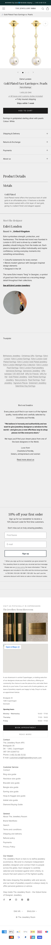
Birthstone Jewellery (11, 356)
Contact (6, 770)
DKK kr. (17, 911)
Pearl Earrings (34, 380)
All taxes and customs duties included (25, 96)
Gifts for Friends (32, 374)
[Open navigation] (3, 9)
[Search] (43, 8)
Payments (7, 150)
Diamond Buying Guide (13, 804)
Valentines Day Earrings (25, 386)
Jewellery (10, 380)
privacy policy (20, 567)
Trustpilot (7, 338)
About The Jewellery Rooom (15, 816)
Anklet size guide (10, 800)
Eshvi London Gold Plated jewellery (32, 362)
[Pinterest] (22, 899)
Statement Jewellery (37, 383)
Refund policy (9, 838)
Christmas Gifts (27, 356)
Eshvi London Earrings (20, 359)
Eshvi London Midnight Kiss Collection (19, 365)
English (31, 911)
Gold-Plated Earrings (37, 377)
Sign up (25, 553)
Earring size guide (10, 791)
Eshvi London (25, 79)
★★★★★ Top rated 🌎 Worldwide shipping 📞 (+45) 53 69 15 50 (25, 2)
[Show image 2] (25, 72)
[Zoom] (45, 23)
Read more (25, 734)
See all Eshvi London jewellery (16, 285)
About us (7, 159)
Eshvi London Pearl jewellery (32, 368)
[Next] (33, 72)
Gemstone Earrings (14, 371)
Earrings (38, 356)
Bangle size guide (10, 787)
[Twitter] (10, 899)
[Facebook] (4, 899)
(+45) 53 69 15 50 (18, 755)
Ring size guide (9, 774)
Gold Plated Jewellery (18, 377)
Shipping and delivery (12, 834)
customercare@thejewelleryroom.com (25, 758)
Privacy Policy (9, 847)
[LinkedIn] (28, 899)
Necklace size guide (12, 778)
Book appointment (25, 728)
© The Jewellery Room (25, 917)
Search (6, 825)
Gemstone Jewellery (31, 371)
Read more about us (25, 459)
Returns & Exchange (11, 142)
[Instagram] (16, 899)
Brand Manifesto (10, 821)
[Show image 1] (22, 72)
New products (21, 380)
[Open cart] (47, 8)
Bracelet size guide (11, 783)
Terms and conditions (12, 829)
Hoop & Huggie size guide (14, 796)
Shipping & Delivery (11, 133)
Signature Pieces (20, 383)
